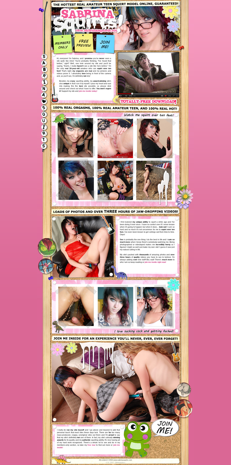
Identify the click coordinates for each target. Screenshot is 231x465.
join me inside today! (88, 91)
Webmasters (120, 462)
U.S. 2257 (110, 462)
